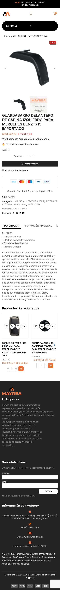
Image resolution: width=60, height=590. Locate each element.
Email (4, 482)
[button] (31, 14)
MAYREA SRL (28, 574)
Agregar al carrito (31, 164)
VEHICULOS (19, 36)
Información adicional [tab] (37, 225)
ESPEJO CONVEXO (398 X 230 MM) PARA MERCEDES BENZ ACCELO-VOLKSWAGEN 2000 (14, 349)
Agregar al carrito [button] (12, 326)
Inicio (7, 36)
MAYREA (19, 201)
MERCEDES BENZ (38, 36)
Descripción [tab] (11, 225)
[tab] (11, 226)
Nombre (5, 473)
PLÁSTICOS (34, 204)
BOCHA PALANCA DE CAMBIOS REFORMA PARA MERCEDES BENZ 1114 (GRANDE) (44, 348)
